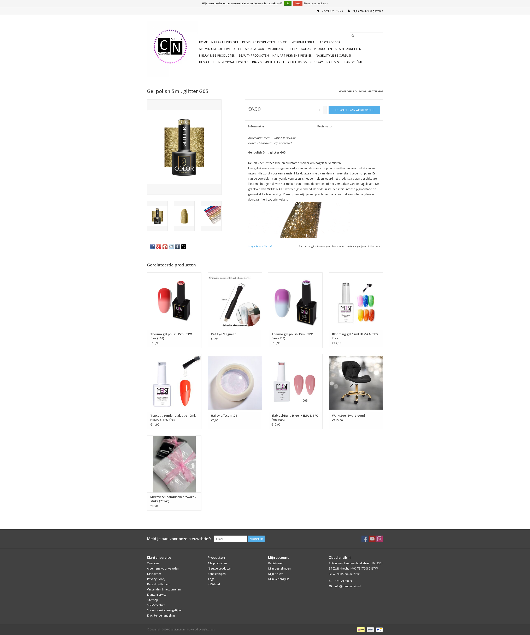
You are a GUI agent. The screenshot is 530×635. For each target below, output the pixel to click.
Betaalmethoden (158, 584)
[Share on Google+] (158, 246)
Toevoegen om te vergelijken (349, 246)
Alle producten (217, 563)
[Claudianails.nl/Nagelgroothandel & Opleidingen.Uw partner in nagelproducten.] (172, 49)
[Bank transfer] (370, 629)
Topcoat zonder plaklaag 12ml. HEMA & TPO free (173, 418)
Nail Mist (333, 62)
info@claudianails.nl (348, 586)
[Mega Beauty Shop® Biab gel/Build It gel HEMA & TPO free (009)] (295, 382)
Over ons (153, 563)
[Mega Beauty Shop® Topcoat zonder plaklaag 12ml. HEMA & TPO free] (174, 382)
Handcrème (353, 62)
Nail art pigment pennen (292, 55)
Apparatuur (254, 49)
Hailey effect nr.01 (224, 415)
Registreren (275, 563)
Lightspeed (208, 629)
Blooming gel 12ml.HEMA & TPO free (355, 336)
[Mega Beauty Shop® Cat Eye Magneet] (235, 300)
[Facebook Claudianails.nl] (364, 539)
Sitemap (152, 600)
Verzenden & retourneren (164, 589)
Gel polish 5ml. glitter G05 (365, 91)
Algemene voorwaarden (163, 568)
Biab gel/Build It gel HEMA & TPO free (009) (294, 418)
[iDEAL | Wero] (360, 629)
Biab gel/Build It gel (268, 62)
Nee (297, 3)
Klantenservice (156, 594)
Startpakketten (348, 49)
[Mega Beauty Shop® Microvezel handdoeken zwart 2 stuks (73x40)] (174, 463)
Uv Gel (283, 42)
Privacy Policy (156, 579)
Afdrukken (374, 246)
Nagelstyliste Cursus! (333, 55)
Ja (287, 3)
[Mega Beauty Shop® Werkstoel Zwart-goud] (356, 382)
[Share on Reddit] (171, 246)
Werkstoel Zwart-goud (348, 415)
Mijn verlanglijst (278, 579)
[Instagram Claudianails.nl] (379, 539)
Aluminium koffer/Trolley (220, 49)
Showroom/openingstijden (165, 610)
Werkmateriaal (304, 42)
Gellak (292, 49)
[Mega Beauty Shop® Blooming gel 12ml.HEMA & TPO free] (356, 300)
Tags (211, 579)
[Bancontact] (379, 629)
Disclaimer (154, 574)
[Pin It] (165, 246)
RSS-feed (214, 584)
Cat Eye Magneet (223, 334)
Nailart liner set (224, 42)
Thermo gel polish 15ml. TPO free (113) (292, 336)
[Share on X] (183, 246)
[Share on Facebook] (152, 246)
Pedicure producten (258, 42)
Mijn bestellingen (279, 568)
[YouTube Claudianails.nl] (372, 539)
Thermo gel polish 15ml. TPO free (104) (171, 336)
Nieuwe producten (220, 568)
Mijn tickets (275, 574)
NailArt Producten (316, 49)
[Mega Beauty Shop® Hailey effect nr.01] (235, 382)
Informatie (256, 126)
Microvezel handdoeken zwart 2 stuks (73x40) (173, 499)
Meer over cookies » (316, 3)
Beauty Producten (254, 55)
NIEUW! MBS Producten (217, 55)
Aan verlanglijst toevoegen (314, 246)
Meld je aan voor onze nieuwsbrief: (179, 539)
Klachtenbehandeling (161, 615)
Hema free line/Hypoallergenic (223, 62)
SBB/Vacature (156, 605)
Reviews (324, 126)
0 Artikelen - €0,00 (332, 11)
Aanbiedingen (217, 574)
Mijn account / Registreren (367, 11)
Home (203, 42)
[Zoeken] (353, 36)
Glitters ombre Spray (305, 62)
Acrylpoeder (330, 42)
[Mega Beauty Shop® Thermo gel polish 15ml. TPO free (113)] (295, 300)
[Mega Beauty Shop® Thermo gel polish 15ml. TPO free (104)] (174, 300)
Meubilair (275, 49)
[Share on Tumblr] (177, 246)
